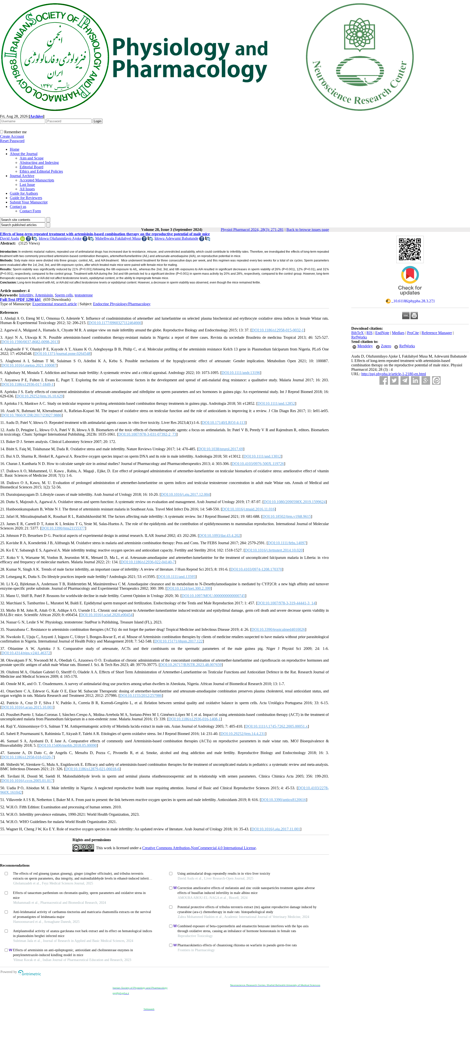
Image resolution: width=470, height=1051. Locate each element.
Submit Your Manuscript (28, 202)
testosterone (84, 295)
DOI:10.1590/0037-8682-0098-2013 (29, 342)
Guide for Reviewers (26, 198)
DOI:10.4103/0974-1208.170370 (256, 569)
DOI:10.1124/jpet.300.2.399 (189, 588)
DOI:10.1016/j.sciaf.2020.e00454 (106, 615)
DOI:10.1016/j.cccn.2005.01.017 (27, 781)
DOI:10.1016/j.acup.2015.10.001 (27, 707)
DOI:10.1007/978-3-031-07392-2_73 (147, 434)
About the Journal (23, 154)
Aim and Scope (32, 158)
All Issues (27, 189)
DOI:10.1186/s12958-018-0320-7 (27, 757)
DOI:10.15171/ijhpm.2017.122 (178, 641)
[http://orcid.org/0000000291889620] (22, 240)
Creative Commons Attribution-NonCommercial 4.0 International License (199, 848)
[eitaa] (436, 380)
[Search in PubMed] (34, 240)
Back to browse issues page (307, 229)
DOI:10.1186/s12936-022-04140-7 (148, 562)
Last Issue (27, 184)
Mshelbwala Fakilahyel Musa (118, 238)
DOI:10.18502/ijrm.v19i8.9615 (286, 516)
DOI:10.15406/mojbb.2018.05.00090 (68, 745)
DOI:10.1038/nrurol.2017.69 (220, 449)
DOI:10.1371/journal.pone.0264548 (62, 353)
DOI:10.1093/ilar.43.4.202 (219, 535)
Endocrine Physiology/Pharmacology (122, 304)
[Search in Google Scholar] (28, 240)
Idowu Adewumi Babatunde (176, 238)
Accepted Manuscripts (37, 180)
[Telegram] (404, 380)
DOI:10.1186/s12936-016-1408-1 (194, 719)
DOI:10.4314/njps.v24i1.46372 (25, 653)
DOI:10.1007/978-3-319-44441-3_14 (286, 603)
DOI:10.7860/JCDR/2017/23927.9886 (31, 415)
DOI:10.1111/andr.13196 (241, 373)
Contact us (18, 206)
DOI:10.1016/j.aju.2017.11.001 (275, 829)
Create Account (12, 136)
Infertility (26, 295)
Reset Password (12, 141)
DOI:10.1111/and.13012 (262, 456)
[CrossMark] (410, 297)
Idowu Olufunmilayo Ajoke (60, 238)
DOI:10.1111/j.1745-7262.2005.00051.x (276, 726)
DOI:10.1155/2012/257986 (141, 695)
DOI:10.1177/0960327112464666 (115, 323)
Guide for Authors (24, 193)
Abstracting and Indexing (39, 162)
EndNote (382, 333)
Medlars (398, 333)
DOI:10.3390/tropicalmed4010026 (278, 629)
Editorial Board (31, 167)
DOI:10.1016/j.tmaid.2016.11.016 (248, 509)
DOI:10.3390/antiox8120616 (283, 800)
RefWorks (359, 337)
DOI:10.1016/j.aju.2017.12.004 (185, 494)
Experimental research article (54, 304)
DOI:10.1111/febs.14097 (287, 543)
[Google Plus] (426, 380)
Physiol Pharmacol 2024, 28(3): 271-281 (252, 229)
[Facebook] (383, 380)
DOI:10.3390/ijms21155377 (63, 528)
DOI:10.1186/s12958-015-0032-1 (278, 330)
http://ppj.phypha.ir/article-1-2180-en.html (393, 374)
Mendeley (365, 346)
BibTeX (357, 333)
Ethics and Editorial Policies (41, 171)
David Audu (9, 238)
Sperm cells (64, 295)
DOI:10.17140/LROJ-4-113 (223, 422)
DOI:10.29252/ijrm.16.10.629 (39, 396)
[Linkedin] (415, 380)
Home (14, 149)
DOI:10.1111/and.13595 (176, 577)
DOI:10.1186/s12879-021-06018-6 (92, 769)
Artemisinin (44, 295)
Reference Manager (437, 333)
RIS (369, 333)
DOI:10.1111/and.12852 (276, 403)
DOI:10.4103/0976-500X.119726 (258, 464)
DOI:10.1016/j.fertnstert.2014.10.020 (274, 550)
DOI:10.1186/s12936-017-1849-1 (27, 384)
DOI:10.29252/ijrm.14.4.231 (243, 734)
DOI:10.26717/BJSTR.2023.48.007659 (191, 665)
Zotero (386, 346)
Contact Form (30, 211)
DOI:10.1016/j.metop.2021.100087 (28, 365)
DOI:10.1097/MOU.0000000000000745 (213, 596)
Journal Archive (22, 176)
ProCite (413, 333)
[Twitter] (394, 380)
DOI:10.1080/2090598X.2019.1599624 (295, 502)
